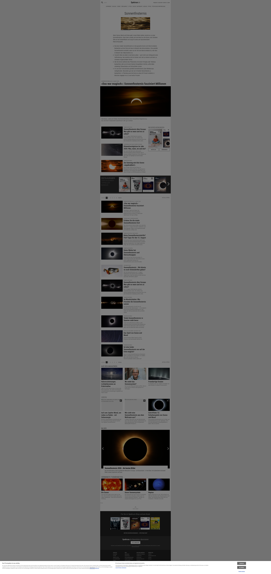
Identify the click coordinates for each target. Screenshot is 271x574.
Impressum (97, 568)
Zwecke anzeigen (241, 571)
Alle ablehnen (241, 567)
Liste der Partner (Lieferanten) (120, 567)
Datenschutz (92, 568)
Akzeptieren (241, 563)
